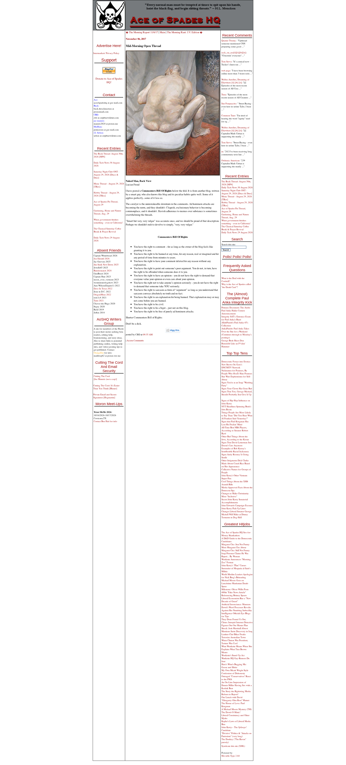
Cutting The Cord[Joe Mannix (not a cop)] (105, 378)
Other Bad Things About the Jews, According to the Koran (235, 438)
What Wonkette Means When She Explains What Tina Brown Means (236, 649)
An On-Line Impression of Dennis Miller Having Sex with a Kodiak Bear (236, 685)
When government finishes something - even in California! (108, 221)
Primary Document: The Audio (235, 307)
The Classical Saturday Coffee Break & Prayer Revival (107, 230)
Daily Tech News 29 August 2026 (237, 232)
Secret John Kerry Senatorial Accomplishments (234, 501)
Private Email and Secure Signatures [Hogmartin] (105, 396)
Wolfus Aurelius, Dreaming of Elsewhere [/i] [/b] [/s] (235, 81)
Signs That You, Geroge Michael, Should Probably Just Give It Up (236, 393)
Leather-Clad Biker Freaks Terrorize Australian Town (233, 636)
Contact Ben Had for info (105, 421)
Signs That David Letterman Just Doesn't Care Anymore (236, 444)
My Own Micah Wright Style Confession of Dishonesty (234, 672)
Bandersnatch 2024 (103, 270)
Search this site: (228, 244)
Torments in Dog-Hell (231, 517)
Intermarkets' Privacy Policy (106, 53)
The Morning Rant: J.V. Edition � (184, 32)
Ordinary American (230, 160)
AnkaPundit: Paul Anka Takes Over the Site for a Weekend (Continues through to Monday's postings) (236, 333)
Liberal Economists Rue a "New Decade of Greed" (236, 600)
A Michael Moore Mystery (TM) (236, 709)
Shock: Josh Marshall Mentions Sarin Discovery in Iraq (236, 630)
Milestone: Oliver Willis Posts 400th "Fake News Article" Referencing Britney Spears (234, 592)
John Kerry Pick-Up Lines (233, 508)
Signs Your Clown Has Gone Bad (236, 388)
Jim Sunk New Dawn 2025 (106, 264)
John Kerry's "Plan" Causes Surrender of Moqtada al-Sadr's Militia (235, 568)
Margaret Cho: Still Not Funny (235, 550)
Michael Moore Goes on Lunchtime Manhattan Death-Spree (235, 583)
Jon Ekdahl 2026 (102, 258)
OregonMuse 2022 (102, 294)
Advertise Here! (109, 46)
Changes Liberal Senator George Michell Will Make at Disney (236, 513)
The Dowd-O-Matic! (230, 712)
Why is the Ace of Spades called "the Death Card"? (236, 286)
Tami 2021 (99, 300)
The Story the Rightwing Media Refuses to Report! (236, 693)
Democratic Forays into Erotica (235, 361)
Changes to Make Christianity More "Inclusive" (235, 495)
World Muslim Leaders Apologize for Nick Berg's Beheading (237, 576)
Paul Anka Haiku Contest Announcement (233, 312)
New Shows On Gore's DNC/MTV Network (231, 366)
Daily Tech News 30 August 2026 (237, 187)
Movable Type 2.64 (230, 755)
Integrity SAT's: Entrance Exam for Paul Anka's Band (236, 318)
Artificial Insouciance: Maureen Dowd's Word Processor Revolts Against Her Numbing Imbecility (236, 607)
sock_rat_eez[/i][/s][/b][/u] (233, 52)
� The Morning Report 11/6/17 (142, 32)
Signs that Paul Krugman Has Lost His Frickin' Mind (234, 423)
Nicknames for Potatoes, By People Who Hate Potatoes (236, 372)
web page (225, 70)
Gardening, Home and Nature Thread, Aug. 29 (107, 212)
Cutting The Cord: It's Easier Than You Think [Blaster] (106, 387)
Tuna (223, 94)
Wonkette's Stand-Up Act (232, 655)
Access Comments (135, 340)
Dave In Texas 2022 (103, 288)
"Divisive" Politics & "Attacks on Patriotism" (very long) (236, 735)
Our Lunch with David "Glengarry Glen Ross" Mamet (235, 699)
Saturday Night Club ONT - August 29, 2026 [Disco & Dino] (106, 174)
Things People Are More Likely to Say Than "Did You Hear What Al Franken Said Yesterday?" (236, 415)
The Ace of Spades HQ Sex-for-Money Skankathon (236, 534)
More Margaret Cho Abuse (233, 547)
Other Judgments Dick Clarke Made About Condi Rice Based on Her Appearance (235, 463)
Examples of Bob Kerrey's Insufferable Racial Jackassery (235, 450)
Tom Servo (226, 61)
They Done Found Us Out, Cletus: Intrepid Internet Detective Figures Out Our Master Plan (237, 622)
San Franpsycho (228, 103)
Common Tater (228, 115)
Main (162, 32)
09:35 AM (148, 334)
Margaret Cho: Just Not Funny (235, 544)
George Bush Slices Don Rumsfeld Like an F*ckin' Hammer (233, 343)
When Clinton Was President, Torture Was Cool (234, 642)
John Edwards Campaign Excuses (236, 505)
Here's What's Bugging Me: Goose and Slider (233, 666)
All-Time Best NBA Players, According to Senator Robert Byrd (234, 430)
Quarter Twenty (228, 40)
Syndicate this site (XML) (233, 745)
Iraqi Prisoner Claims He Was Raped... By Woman (234, 555)
